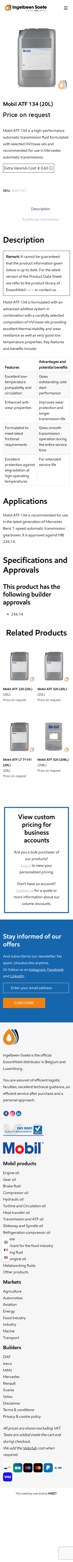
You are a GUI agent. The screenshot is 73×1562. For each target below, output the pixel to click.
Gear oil (9, 1179)
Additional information (40, 219)
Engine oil (11, 1172)
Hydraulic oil (13, 1199)
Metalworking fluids (19, 1265)
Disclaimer (11, 1403)
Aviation (10, 1304)
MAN (7, 1370)
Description (40, 209)
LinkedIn (17, 976)
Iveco (7, 1363)
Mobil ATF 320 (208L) (53, 760)
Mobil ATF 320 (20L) (52, 689)
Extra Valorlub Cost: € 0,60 (28, 168)
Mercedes (11, 1376)
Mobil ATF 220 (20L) (17, 689)
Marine (9, 1331)
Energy (9, 1311)
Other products (15, 1272)
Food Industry (14, 1318)
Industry (9, 1324)
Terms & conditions (18, 1409)
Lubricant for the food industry (28, 1245)
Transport (11, 1337)
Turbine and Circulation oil (24, 1206)
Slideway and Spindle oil (23, 1225)
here (30, 289)
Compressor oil (15, 1192)
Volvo (7, 1396)
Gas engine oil (14, 1258)
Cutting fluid (13, 1252)
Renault (9, 1383)
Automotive (13, 1298)
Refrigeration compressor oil (26, 1232)
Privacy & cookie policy (22, 1416)
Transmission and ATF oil (23, 1219)
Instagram (37, 969)
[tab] (40, 209)
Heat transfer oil (16, 1212)
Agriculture (12, 1291)
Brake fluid (12, 1186)
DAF (7, 1356)
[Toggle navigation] (57, 8)
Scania (8, 1390)
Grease (9, 1239)
